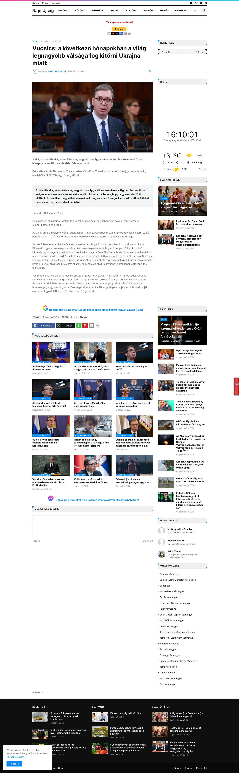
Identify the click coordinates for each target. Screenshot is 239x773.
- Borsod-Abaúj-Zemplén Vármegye (177, 579)
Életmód (180, 10)
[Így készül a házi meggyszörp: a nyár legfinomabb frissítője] (40, 734)
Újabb (37, 540)
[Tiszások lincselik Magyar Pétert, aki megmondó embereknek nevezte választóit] (166, 385)
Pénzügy (97, 10)
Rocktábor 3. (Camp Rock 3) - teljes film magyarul (190, 222)
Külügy (80, 10)
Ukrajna (83, 317)
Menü (163, 10)
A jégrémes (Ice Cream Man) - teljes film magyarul (186, 715)
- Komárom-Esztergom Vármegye (175, 637)
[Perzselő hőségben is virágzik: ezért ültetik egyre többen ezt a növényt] (100, 731)
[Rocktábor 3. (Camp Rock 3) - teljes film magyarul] (166, 225)
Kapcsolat (55, 3)
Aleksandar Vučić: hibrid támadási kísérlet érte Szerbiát (49, 404)
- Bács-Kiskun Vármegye (171, 591)
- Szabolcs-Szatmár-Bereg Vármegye (178, 661)
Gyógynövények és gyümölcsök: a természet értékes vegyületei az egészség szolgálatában (128, 747)
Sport (114, 10)
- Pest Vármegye (167, 649)
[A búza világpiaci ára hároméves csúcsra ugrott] (166, 425)
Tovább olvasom (15, 756)
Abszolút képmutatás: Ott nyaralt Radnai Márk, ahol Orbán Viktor (190, 464)
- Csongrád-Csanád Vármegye (174, 603)
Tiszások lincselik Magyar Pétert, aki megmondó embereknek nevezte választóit (190, 386)
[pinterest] (206, 3)
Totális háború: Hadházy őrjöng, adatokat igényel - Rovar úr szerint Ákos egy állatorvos (190, 406)
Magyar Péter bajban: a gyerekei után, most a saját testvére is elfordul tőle (191, 368)
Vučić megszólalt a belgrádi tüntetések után (47, 368)
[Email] (91, 325)
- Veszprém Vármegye (170, 678)
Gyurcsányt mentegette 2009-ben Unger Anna (189, 352)
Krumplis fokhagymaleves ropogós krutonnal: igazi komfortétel (64, 716)
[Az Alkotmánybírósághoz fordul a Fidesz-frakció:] (166, 440)
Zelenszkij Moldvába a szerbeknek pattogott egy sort (132, 480)
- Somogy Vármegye (169, 655)
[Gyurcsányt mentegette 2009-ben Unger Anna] (166, 354)
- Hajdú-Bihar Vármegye (171, 620)
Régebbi (146, 540)
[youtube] (201, 3)
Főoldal (36, 41)
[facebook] (191, 3)
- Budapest (164, 585)
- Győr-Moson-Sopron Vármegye (175, 614)
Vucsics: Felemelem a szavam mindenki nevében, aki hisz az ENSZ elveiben (49, 482)
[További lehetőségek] (97, 325)
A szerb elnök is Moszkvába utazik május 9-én (89, 404)
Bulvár (148, 10)
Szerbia (74, 317)
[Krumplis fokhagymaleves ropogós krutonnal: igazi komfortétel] (40, 717)
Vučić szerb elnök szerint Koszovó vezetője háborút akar (91, 480)
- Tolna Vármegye (167, 666)
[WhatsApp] (78, 325)
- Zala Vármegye (167, 684)
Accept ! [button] (14, 763)
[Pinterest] (85, 325)
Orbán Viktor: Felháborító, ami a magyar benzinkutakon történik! (92, 368)
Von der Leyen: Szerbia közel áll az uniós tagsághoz (133, 404)
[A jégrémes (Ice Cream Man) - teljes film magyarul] (160, 717)
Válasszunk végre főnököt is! (126, 713)
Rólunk (45, 3)
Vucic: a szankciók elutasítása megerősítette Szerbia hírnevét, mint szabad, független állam (133, 442)
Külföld (64, 317)
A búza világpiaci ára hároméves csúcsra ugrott (191, 423)
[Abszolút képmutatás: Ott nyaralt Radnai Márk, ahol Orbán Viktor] (166, 465)
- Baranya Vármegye (169, 574)
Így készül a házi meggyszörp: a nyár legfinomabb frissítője (68, 731)
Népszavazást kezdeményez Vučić (131, 368)
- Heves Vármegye (168, 626)
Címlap (35, 3)
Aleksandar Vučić (52, 41)
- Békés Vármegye (168, 597)
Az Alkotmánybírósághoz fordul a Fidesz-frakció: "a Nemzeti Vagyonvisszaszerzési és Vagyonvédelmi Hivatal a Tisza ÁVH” (190, 443)
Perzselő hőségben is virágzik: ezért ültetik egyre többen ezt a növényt (127, 730)
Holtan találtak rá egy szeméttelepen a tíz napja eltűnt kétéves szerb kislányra (91, 442)
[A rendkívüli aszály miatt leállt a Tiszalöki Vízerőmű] (166, 482)
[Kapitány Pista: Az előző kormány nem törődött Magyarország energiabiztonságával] (166, 239)
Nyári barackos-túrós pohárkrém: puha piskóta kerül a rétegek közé (68, 747)
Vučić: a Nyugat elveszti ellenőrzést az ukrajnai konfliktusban (45, 442)
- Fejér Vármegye (167, 608)
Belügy (63, 10)
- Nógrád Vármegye (168, 643)
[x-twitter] (196, 3)
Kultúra (131, 10)
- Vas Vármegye (166, 672)
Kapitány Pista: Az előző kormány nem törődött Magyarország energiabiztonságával (189, 240)
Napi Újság (43, 10)
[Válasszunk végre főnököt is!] (100, 717)
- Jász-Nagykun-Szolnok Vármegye (177, 632)
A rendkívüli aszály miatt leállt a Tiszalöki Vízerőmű (190, 480)
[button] (196, 10)
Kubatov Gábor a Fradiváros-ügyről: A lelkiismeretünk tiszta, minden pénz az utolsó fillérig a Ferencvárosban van (190, 500)
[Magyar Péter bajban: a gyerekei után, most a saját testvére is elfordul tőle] (166, 369)
